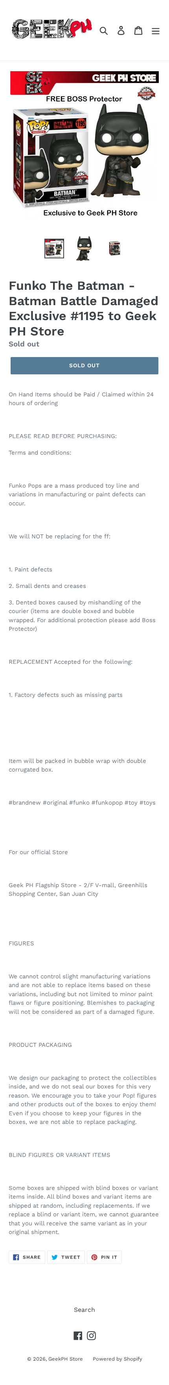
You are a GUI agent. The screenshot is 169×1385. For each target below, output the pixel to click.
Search (84, 1309)
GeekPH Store (65, 1359)
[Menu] (155, 30)
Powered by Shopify (117, 1359)
